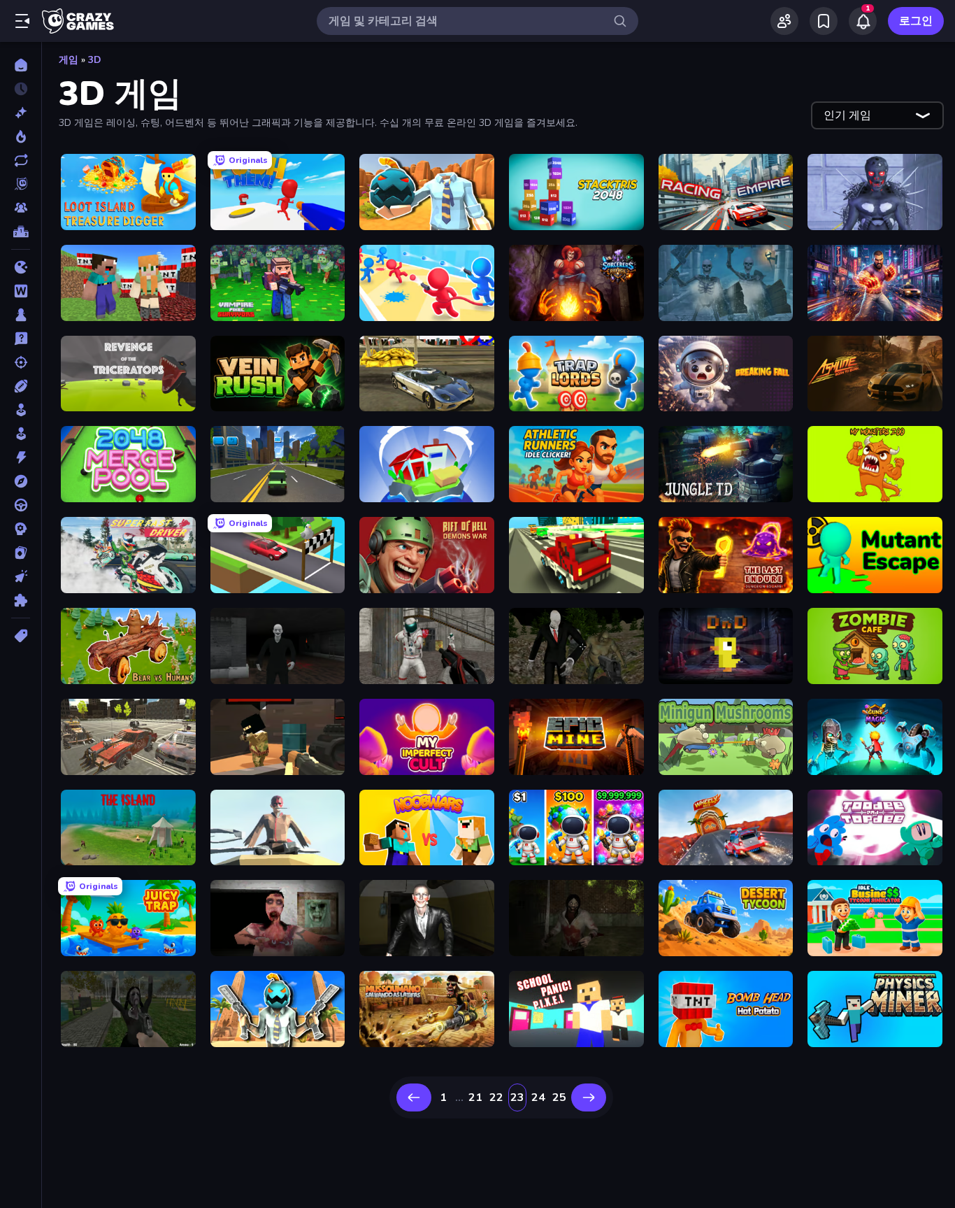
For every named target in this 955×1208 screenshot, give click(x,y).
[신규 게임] (20, 113)
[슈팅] (20, 362)
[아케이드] (20, 434)
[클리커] (20, 576)
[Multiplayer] (20, 208)
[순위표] (20, 231)
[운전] (20, 505)
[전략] (20, 529)
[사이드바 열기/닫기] (22, 21)
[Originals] (20, 184)
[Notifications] (863, 21)
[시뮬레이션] (20, 410)
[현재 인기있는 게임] (20, 136)
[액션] (20, 457)
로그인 (916, 21)
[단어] (20, 291)
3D (94, 59)
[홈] (20, 65)
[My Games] (824, 21)
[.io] (20, 267)
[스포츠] (20, 386)
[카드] (20, 552)
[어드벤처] (20, 481)
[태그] (20, 636)
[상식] (20, 338)
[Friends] (784, 21)
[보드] (20, 315)
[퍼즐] (20, 600)
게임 (68, 59)
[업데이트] (20, 160)
